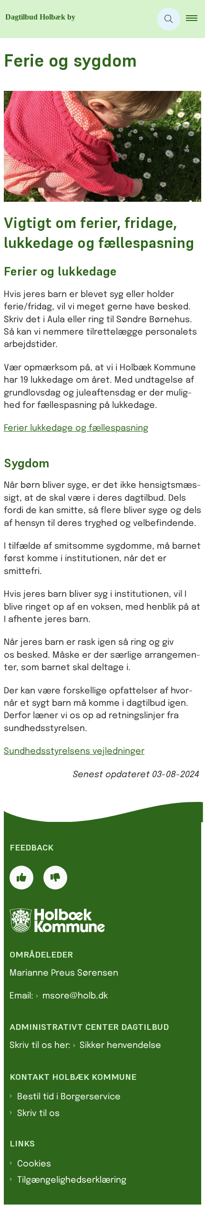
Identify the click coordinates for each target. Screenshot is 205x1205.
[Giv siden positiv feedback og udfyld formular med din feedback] (21, 877)
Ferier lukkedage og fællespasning (76, 428)
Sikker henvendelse (120, 1045)
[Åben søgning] (168, 19)
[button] (195, 19)
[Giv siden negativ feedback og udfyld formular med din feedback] (55, 877)
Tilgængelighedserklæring (71, 1180)
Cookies (34, 1164)
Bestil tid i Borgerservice (69, 1097)
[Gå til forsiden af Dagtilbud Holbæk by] (76, 19)
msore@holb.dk (75, 996)
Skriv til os (38, 1113)
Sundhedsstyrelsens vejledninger (74, 751)
